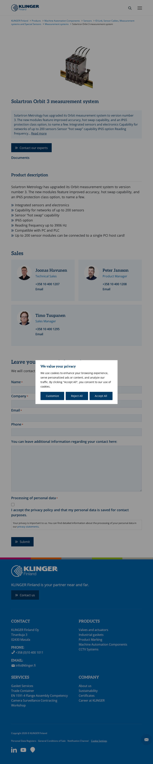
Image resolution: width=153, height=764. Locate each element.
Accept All (101, 396)
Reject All (77, 396)
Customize (52, 396)
